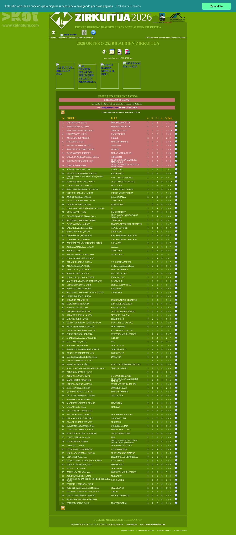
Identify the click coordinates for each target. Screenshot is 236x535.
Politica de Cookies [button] (129, 6)
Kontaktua (81, 37)
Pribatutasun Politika (146, 530)
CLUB (114, 118)
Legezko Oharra (127, 530)
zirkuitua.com (181, 530)
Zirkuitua (53, 37)
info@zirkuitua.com (110, 108)
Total (170, 118)
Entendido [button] (216, 6)
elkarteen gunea (164, 37)
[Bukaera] (63, 114)
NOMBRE (71, 118)
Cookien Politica (164, 530)
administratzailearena (178, 37)
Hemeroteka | (90, 37)
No (63, 118)
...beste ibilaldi (63, 37)
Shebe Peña (72, 37)
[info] (176, 123)
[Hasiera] (63, 509)
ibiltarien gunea (152, 37)
